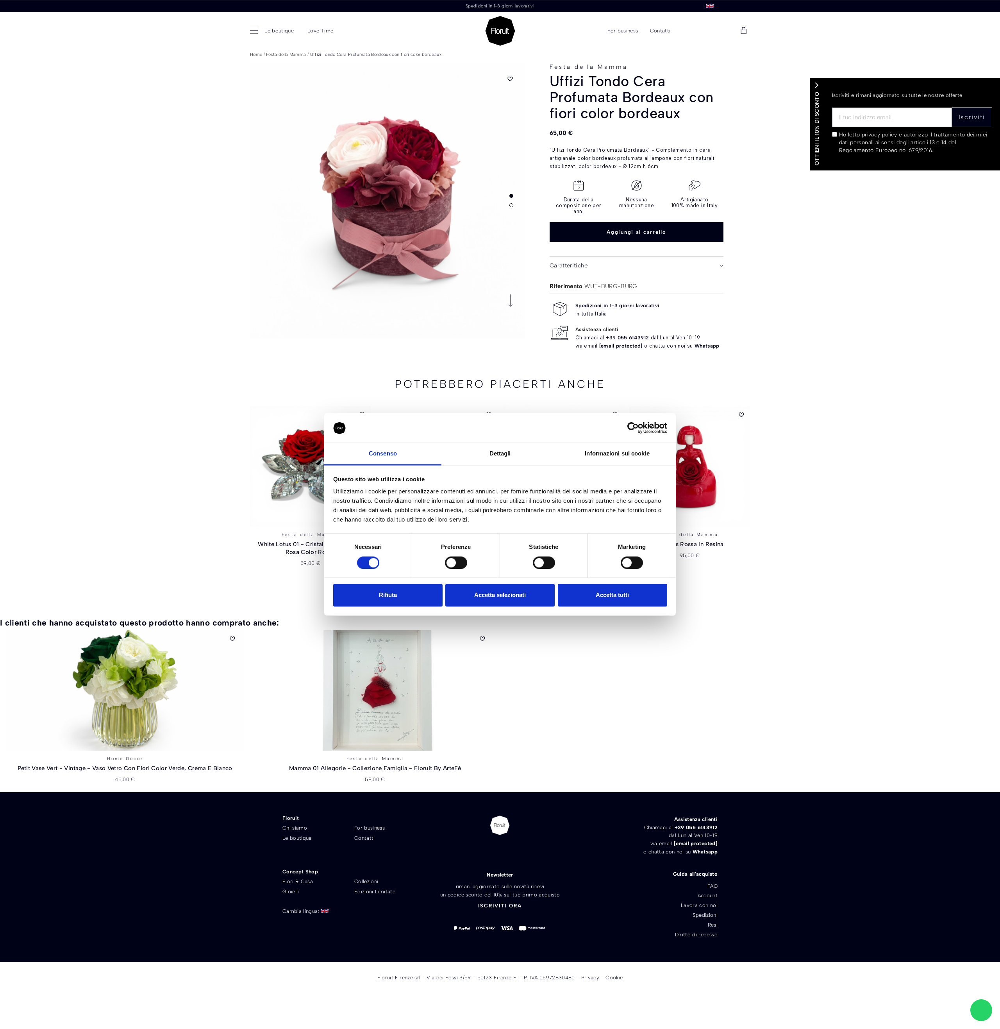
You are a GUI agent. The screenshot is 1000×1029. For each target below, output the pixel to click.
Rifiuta (388, 595)
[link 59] (726, 31)
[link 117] (981, 1010)
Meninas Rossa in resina (690, 544)
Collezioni (366, 881)
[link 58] (708, 31)
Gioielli (290, 892)
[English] (710, 6)
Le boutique (297, 838)
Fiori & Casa (297, 881)
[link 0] (633, 428)
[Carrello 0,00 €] (743, 31)
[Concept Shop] (255, 31)
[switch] (456, 563)
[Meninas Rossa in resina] (689, 466)
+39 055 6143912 (627, 338)
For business (369, 828)
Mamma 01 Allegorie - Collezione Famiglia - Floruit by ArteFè (375, 768)
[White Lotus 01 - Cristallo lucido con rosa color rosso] (310, 466)
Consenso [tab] (383, 453)
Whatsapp (707, 346)
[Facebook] (486, 852)
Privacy (590, 978)
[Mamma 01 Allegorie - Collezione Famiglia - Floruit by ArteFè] (375, 690)
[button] (688, 31)
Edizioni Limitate (374, 892)
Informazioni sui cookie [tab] (617, 453)
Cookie (614, 978)
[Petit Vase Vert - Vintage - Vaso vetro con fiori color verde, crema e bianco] (125, 690)
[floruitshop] (500, 31)
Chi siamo (294, 828)
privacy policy (879, 134)
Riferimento (566, 286)
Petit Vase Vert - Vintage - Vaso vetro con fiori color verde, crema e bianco (125, 768)
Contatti (364, 838)
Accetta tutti (612, 595)
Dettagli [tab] (500, 453)
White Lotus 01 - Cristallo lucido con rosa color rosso (310, 548)
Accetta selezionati (500, 595)
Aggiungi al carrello (636, 232)
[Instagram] (513, 852)
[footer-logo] (500, 825)
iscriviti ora (500, 906)
